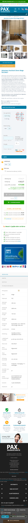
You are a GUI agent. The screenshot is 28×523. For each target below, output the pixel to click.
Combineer (8, 219)
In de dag (7, 119)
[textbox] (12, 14)
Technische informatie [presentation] (7, 286)
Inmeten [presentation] (4, 278)
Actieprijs (7, 181)
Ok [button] (5, 516)
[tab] (14, 274)
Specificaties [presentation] (5, 274)
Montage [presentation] (4, 282)
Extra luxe (6, 168)
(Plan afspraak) (22, 1)
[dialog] (14, 511)
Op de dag (7, 115)
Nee (6, 164)
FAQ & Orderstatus (4, 4)
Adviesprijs (8, 179)
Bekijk (19, 241)
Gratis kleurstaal (8, 62)
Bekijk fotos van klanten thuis (18, 473)
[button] (14, 520)
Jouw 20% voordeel (10, 185)
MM (6, 128)
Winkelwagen (22, 9)
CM (9, 128)
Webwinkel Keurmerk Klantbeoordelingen (13, 479)
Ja (18, 143)
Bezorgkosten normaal (17, 187)
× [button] (26, 500)
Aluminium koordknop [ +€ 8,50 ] (14, 171)
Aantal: (12, 198)
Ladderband (7, 161)
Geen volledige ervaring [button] (18, 516)
